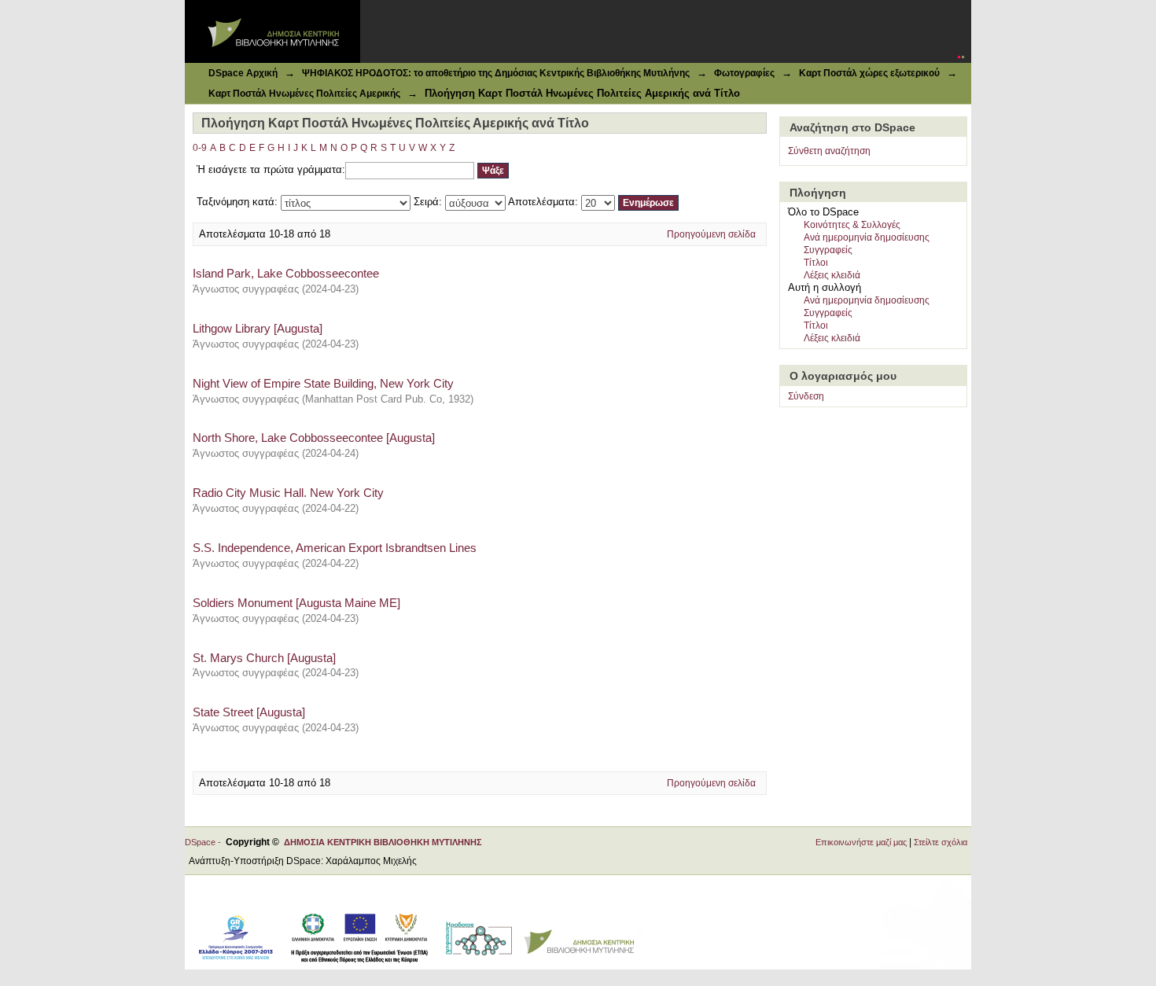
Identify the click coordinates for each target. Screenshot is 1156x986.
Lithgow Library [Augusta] (257, 328)
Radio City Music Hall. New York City (288, 492)
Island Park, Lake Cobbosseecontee (286, 273)
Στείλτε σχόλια (940, 842)
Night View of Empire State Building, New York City (323, 383)
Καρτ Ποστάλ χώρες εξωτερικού (869, 73)
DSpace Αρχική (243, 73)
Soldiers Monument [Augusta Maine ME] (296, 602)
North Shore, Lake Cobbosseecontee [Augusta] (314, 437)
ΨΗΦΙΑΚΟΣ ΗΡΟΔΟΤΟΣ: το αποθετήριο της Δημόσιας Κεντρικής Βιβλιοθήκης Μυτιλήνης (496, 73)
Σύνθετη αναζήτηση (829, 150)
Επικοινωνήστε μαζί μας (861, 842)
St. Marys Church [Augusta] (264, 657)
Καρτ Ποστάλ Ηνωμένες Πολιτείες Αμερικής (304, 93)
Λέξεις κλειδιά (832, 275)
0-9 (200, 147)
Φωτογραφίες (744, 73)
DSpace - (205, 842)
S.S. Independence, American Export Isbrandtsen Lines (335, 547)
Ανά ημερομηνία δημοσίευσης (867, 237)
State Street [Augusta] (249, 712)
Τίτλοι (816, 262)
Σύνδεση (806, 396)
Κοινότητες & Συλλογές (852, 224)
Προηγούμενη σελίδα (711, 234)
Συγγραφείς (828, 250)
